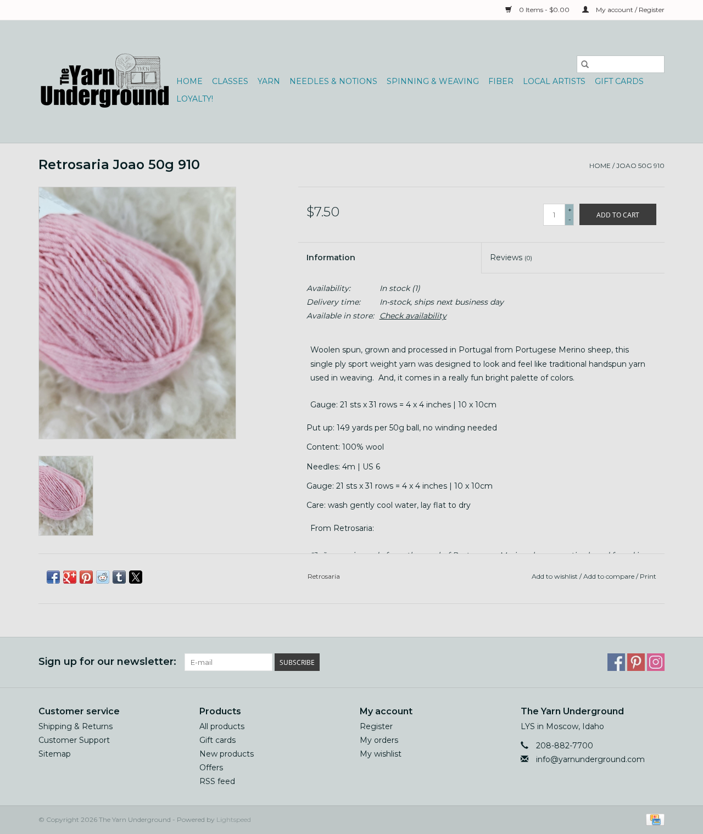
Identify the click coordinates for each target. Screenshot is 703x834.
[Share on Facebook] (53, 577)
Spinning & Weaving (433, 81)
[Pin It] (86, 577)
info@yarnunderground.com (590, 759)
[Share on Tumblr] (119, 577)
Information (330, 257)
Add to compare (609, 576)
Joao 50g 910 (640, 165)
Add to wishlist (555, 576)
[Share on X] (135, 577)
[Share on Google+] (69, 577)
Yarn (269, 81)
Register (376, 726)
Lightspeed (233, 819)
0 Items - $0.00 (544, 9)
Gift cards (619, 81)
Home (189, 81)
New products (226, 754)
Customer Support (74, 740)
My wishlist (380, 754)
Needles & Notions (333, 81)
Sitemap (54, 754)
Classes (230, 81)
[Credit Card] (653, 819)
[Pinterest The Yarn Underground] (636, 662)
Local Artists (554, 81)
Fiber (501, 81)
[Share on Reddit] (102, 577)
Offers (211, 768)
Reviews (511, 257)
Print (648, 576)
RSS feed (217, 781)
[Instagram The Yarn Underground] (656, 662)
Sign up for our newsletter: (107, 662)
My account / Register (629, 9)
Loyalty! (194, 99)
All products (221, 726)
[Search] (585, 64)
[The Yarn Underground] (105, 81)
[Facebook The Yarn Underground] (616, 662)
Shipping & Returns (75, 726)
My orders (379, 740)
